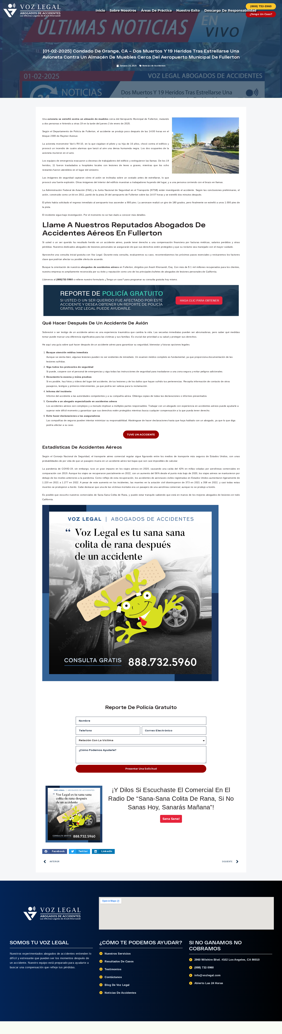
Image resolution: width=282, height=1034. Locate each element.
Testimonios (113, 969)
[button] (54, 851)
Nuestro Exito (188, 10)
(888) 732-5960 (204, 967)
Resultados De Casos (119, 961)
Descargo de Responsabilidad (230, 10)
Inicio (100, 10)
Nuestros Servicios (118, 953)
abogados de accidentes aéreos (100, 267)
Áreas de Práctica (156, 10)
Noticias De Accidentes (120, 992)
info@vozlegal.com (207, 975)
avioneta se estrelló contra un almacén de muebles (77, 119)
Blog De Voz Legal (117, 985)
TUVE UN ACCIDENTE (141, 434)
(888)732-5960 (64, 279)
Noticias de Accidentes (154, 66)
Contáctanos (113, 977)
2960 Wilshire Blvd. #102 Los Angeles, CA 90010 (226, 959)
